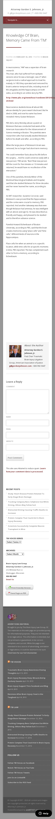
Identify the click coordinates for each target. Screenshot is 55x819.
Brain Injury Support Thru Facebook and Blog (28, 686)
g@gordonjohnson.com (20, 366)
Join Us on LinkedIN (16, 777)
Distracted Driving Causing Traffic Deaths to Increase (28, 511)
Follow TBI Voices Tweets (19, 772)
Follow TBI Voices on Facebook (21, 763)
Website (9, 441)
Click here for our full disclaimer (22, 653)
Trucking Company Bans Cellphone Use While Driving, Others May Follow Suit (28, 503)
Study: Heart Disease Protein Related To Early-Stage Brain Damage (26, 495)
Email (8, 429)
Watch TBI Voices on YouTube (21, 768)
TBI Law (14, 707)
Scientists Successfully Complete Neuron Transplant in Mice (26, 527)
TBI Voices (15, 661)
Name (8, 417)
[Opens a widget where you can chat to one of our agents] (43, 813)
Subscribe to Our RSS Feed (19, 782)
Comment (10, 386)
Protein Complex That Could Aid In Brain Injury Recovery (26, 519)
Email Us (10, 579)
